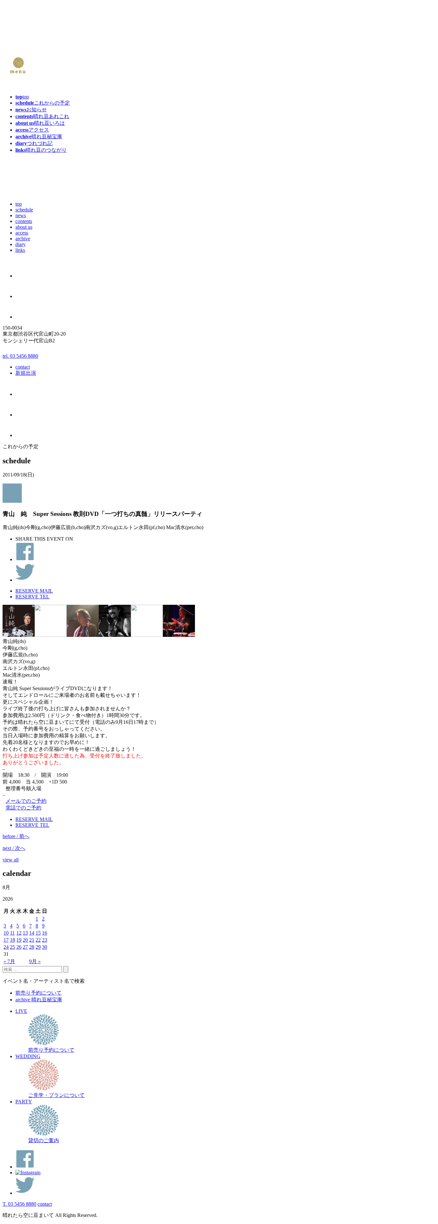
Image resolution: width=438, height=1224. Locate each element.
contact (22, 367)
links (20, 250)
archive (22, 238)
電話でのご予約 (23, 807)
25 (12, 947)
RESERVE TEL (32, 596)
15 (38, 933)
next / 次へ (14, 848)
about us (23, 227)
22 (38, 940)
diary (20, 244)
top (18, 204)
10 (6, 933)
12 (18, 933)
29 (38, 947)
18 (12, 940)
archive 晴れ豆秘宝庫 (38, 999)
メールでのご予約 (25, 801)
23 (44, 940)
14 (31, 933)
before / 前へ (16, 836)
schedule (24, 209)
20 (25, 940)
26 (18, 947)
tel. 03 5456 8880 (20, 356)
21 (31, 940)
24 (6, 947)
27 (25, 947)
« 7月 (9, 961)
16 (44, 933)
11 (12, 933)
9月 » (35, 961)
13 (25, 933)
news (20, 215)
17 (6, 940)
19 (18, 940)
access (21, 232)
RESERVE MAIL (34, 591)
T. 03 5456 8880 (19, 1204)
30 (44, 947)
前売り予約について (38, 993)
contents (23, 221)
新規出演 (25, 373)
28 (31, 947)
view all (11, 859)
